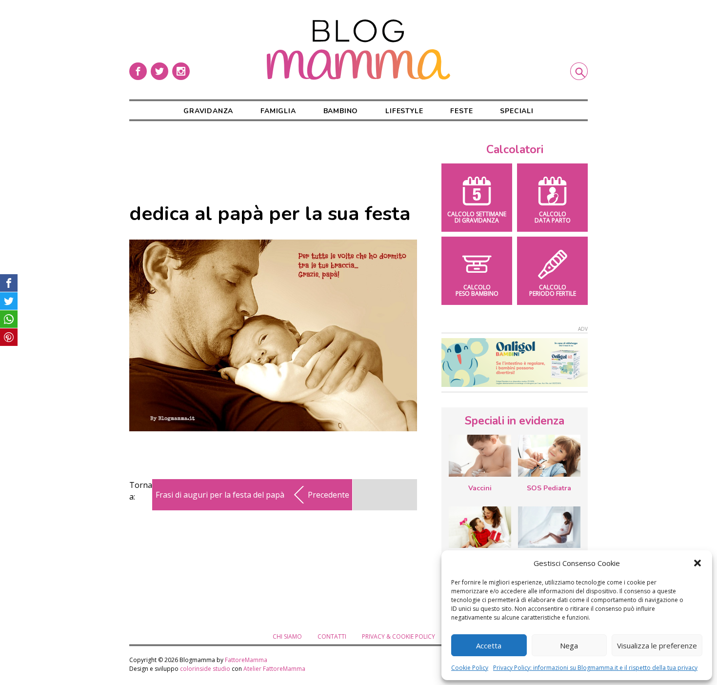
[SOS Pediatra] (549, 456)
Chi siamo (287, 636)
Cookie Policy (469, 668)
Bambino (340, 111)
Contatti (332, 636)
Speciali (516, 111)
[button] (697, 563)
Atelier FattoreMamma (274, 669)
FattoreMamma (246, 660)
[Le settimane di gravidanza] (549, 527)
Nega (569, 645)
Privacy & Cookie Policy (398, 636)
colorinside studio (205, 669)
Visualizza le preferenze (657, 645)
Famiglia (278, 111)
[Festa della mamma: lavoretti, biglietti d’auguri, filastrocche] (480, 527)
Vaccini (480, 488)
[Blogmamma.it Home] (358, 50)
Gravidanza (208, 111)
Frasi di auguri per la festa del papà (220, 494)
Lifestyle (404, 111)
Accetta (488, 645)
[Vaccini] (480, 456)
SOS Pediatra (549, 488)
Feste (461, 111)
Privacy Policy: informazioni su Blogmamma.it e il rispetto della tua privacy (595, 668)
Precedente (328, 494)
